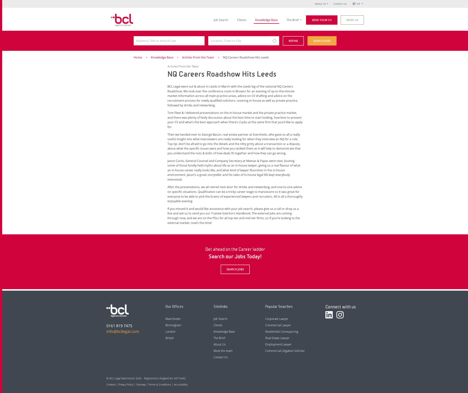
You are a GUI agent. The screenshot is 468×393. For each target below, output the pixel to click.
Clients (241, 20)
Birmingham (173, 325)
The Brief (292, 20)
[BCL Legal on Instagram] (340, 314)
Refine (293, 41)
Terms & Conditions (159, 384)
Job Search (221, 20)
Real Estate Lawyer (277, 338)
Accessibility (181, 384)
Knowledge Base (266, 20)
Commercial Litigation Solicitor (285, 351)
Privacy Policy (125, 384)
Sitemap (141, 384)
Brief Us (352, 20)
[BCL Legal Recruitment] (117, 310)
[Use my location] (274, 41)
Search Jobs (322, 41)
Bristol (169, 338)
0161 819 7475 (119, 325)
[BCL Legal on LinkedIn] (329, 314)
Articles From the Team (198, 57)
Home (138, 57)
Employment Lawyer (278, 344)
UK (359, 3)
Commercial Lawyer (278, 325)
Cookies (111, 384)
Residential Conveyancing (281, 332)
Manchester (173, 319)
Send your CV (322, 20)
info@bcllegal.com (122, 331)
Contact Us (340, 3)
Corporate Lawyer (276, 319)
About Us (320, 3)
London (170, 332)
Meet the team (223, 351)
